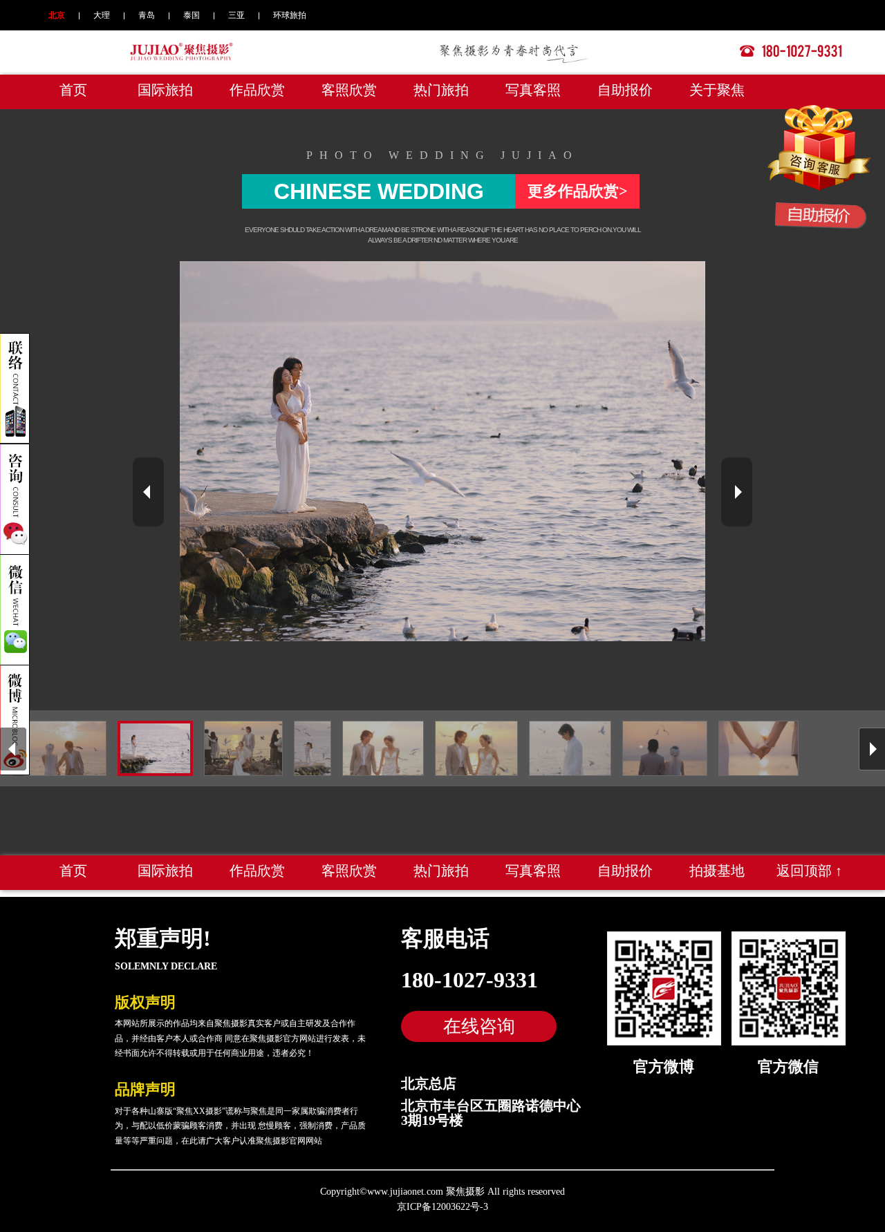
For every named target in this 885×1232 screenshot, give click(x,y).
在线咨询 (479, 1026)
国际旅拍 (165, 89)
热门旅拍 (441, 89)
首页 (73, 89)
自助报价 (625, 89)
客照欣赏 (349, 89)
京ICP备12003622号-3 (442, 1207)
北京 (56, 15)
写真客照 (533, 89)
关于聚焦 (717, 89)
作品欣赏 (257, 89)
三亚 (236, 15)
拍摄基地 (717, 870)
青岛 (146, 15)
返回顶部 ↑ (809, 870)
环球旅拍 (289, 15)
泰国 (191, 15)
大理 (101, 15)
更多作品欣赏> (578, 191)
